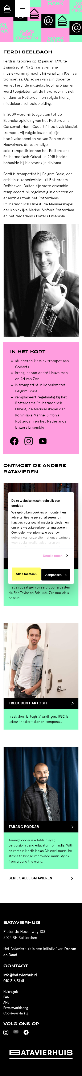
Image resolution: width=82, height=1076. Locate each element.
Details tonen (52, 555)
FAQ (6, 997)
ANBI (6, 1002)
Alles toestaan (26, 574)
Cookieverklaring (15, 1013)
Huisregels (10, 991)
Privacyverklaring (15, 1008)
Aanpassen (53, 574)
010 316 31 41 (13, 981)
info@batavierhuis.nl (20, 975)
